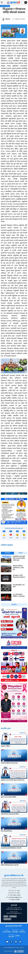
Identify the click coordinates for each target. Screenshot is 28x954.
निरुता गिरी (11, 937)
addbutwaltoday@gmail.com (14, 913)
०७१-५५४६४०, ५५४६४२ (15, 895)
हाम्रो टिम (17, 936)
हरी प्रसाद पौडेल (7, 932)
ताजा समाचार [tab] (7, 553)
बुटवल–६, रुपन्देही (15, 900)
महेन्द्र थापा (8, 19)
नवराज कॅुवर (15, 932)
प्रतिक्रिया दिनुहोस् (7, 545)
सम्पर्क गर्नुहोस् (13, 916)
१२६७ (18, 893)
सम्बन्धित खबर (6, 728)
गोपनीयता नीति (7, 919)
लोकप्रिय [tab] (20, 553)
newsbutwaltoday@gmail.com (14, 909)
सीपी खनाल (22, 932)
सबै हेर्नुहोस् (14, 605)
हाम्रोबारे (5, 916)
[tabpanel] (14, 581)
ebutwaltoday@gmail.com (15, 897)
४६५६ (18, 891)
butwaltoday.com (11, 948)
